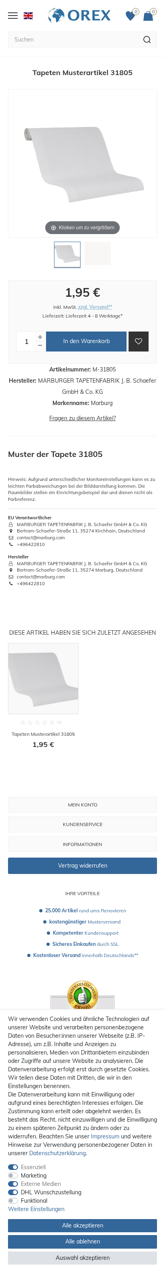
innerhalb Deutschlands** (85, 955)
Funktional (34, 1200)
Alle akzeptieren (82, 1225)
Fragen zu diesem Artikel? (82, 418)
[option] (43, 701)
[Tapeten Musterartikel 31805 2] (97, 257)
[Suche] (147, 40)
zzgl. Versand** (95, 307)
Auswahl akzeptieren (83, 1257)
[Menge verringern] (40, 346)
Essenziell (33, 1167)
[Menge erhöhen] (40, 337)
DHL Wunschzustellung (51, 1192)
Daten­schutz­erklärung (57, 1153)
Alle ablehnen (82, 1241)
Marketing (33, 1175)
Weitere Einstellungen (36, 1209)
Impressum (105, 1136)
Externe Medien (41, 1184)
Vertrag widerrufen (82, 865)
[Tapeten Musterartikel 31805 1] (67, 257)
